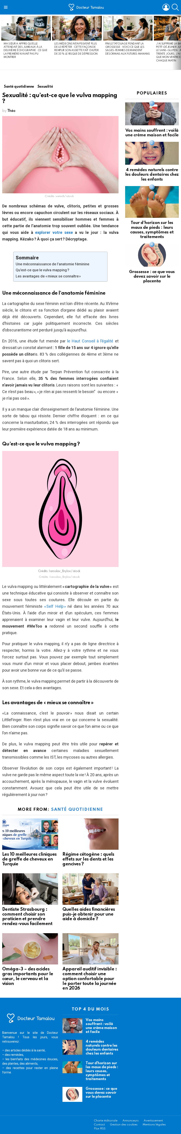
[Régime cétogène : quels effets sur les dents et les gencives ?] (90, 834)
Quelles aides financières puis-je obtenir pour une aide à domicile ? (88, 914)
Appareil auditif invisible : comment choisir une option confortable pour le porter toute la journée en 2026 (89, 979)
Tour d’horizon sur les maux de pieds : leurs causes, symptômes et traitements (102, 1071)
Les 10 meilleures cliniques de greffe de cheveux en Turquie (29, 859)
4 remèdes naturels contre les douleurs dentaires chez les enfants (152, 174)
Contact (99, 1124)
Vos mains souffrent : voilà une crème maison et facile (101, 1026)
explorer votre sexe (54, 232)
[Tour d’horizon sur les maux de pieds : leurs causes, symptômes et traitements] (152, 202)
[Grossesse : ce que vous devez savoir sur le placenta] (152, 255)
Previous (2, 42)
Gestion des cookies (124, 1124)
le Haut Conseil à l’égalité (90, 341)
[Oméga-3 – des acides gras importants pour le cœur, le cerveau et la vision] (30, 948)
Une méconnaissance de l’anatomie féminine (52, 264)
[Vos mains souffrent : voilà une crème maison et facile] (152, 113)
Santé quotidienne (77, 809)
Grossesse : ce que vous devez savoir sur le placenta (152, 276)
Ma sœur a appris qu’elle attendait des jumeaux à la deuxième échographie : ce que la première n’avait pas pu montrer (25, 50)
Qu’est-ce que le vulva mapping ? (42, 270)
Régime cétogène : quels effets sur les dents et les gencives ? (88, 859)
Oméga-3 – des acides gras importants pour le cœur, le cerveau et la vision (27, 976)
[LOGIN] (166, 7)
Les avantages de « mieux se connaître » (48, 276)
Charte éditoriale (105, 1120)
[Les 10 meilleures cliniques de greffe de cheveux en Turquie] (30, 834)
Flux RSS (100, 1128)
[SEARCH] (175, 7)
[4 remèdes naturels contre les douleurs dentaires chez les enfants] (152, 153)
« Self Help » (55, 606)
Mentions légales (154, 1124)
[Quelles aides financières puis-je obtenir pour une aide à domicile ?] (90, 889)
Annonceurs (131, 1120)
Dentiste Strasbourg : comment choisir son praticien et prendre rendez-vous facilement (27, 916)
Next (179, 42)
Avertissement (153, 1120)
